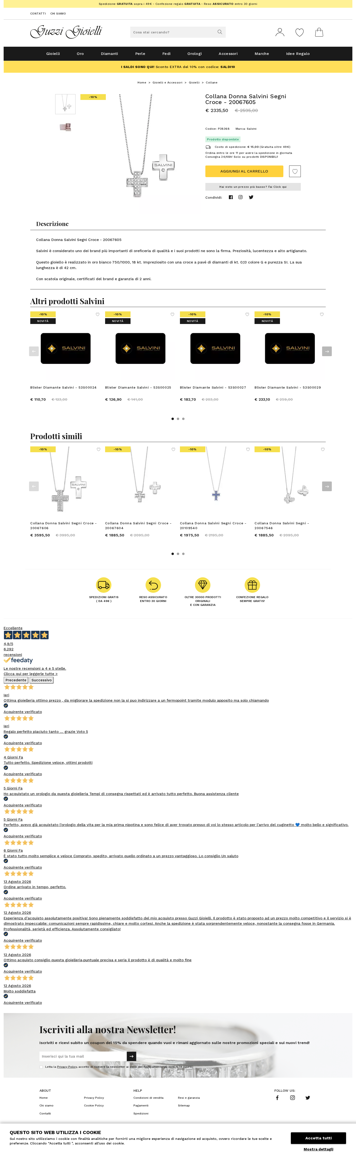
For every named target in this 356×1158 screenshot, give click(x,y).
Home (142, 82)
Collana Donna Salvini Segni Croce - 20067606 (63, 525)
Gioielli (53, 53)
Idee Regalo (298, 53)
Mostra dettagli (318, 1149)
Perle (140, 53)
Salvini (252, 128)
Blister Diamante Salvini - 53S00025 (138, 387)
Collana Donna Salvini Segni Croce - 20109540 (213, 525)
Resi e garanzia (189, 1097)
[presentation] (34, 351)
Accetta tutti (318, 1138)
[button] (172, 419)
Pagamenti (140, 1105)
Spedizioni (140, 1113)
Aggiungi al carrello (244, 171)
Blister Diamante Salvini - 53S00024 (63, 387)
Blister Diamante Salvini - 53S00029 (288, 387)
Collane (211, 82)
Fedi (166, 53)
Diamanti (109, 53)
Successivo (41, 680)
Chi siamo (58, 13)
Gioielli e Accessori (167, 82)
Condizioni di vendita (148, 1097)
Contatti (38, 13)
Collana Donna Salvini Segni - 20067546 (282, 525)
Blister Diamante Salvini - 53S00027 (213, 387)
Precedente (16, 680)
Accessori (228, 53)
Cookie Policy (94, 1105)
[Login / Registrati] (280, 32)
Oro (80, 53)
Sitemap (184, 1105)
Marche (262, 53)
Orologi (194, 53)
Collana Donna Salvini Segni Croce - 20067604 (138, 525)
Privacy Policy (67, 1066)
